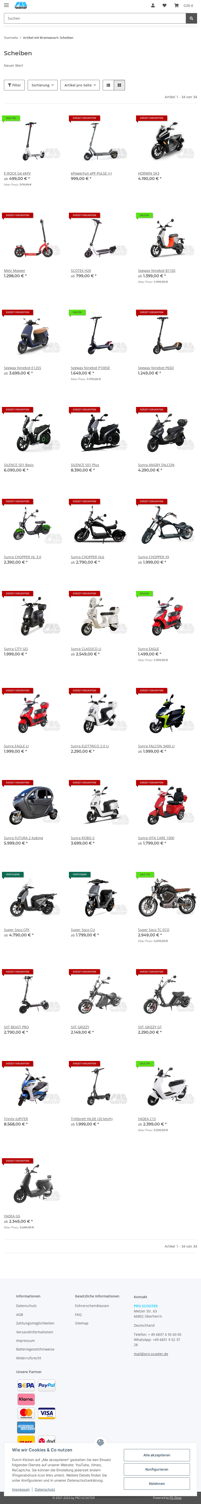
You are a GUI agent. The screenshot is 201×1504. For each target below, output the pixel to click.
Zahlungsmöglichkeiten (35, 1323)
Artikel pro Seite (78, 85)
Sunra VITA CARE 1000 (156, 838)
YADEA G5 (12, 1216)
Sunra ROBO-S (83, 838)
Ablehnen (157, 1483)
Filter (16, 85)
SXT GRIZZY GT (150, 1027)
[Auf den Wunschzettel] (121, 314)
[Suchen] (191, 18)
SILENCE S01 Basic (19, 464)
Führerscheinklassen (92, 1305)
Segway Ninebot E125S (22, 367)
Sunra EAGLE (148, 648)
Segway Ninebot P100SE (90, 367)
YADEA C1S (147, 1118)
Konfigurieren (156, 1469)
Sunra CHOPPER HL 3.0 (22, 557)
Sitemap (81, 1323)
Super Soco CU (83, 929)
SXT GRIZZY (80, 1027)
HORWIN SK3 (148, 173)
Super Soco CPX (16, 929)
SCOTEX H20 (81, 270)
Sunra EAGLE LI (16, 746)
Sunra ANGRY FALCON (156, 464)
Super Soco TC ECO (153, 929)
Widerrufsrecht (28, 1358)
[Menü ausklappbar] (6, 3)
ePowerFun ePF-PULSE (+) (91, 173)
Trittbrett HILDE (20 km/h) (92, 1118)
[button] (153, 5)
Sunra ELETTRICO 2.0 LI (90, 746)
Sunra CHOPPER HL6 (87, 557)
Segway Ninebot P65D (156, 367)
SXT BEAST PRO (16, 1027)
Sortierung (41, 85)
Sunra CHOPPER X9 (153, 557)
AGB (19, 1314)
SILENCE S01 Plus (85, 464)
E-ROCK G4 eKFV (17, 173)
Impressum (21, 1489)
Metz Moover (14, 270)
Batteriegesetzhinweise (35, 1349)
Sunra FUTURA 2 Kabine (23, 838)
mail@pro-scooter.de (151, 1353)
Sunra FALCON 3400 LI (156, 746)
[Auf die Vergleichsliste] (109, 314)
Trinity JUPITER (16, 1118)
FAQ (78, 1314)
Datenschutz (45, 1489)
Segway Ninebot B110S (157, 270)
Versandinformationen (34, 1332)
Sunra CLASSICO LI (86, 648)
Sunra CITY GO (16, 648)
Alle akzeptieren (156, 1455)
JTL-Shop (175, 1498)
